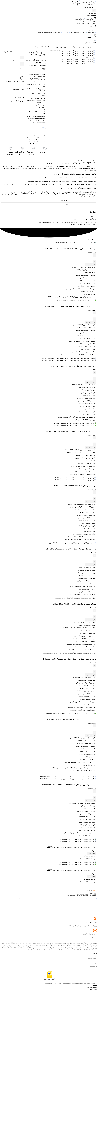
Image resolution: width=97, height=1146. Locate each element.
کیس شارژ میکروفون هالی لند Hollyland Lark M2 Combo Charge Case (71, 431)
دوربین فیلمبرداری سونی (74, 47)
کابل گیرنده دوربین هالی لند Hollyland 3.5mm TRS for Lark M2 (74, 604)
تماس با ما (94, 961)
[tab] (94, 160)
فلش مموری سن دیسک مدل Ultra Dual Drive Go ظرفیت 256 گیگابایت (71, 870)
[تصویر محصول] (69, 360)
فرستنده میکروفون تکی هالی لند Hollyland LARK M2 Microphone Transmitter (68, 785)
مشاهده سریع (90, 246)
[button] (90, 264)
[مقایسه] (94, 246)
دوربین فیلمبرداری (87, 47)
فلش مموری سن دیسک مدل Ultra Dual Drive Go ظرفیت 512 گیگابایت (71, 847)
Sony (39, 55)
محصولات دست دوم (91, 958)
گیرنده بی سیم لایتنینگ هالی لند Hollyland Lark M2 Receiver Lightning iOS (69, 659)
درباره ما (95, 963)
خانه (94, 47)
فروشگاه (95, 955)
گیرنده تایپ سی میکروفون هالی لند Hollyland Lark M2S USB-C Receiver (70, 249)
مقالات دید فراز (93, 966)
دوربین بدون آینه (39, 51)
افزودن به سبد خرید (18, 67)
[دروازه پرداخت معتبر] (49, 974)
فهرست (95, 953)
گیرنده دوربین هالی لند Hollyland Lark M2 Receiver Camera (75, 486)
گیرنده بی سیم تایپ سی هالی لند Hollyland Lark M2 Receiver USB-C (71, 719)
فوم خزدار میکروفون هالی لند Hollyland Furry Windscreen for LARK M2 (70, 549)
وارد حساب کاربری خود (79, 224)
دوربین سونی (31, 51)
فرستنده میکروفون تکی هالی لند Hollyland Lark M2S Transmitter (73, 366)
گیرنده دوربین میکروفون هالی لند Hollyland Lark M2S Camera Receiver (70, 306)
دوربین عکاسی (42, 53)
